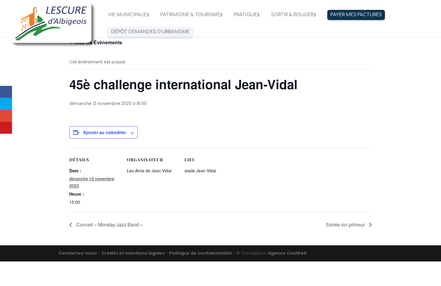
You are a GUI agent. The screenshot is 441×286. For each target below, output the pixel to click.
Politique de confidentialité (200, 253)
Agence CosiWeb (287, 253)
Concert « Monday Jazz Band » (109, 224)
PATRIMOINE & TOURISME (190, 15)
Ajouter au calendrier (104, 132)
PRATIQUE (245, 15)
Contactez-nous (77, 253)
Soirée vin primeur (346, 224)
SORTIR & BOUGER (292, 15)
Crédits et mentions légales (133, 253)
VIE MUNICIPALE (127, 15)
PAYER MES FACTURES (356, 14)
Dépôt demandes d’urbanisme (150, 31)
